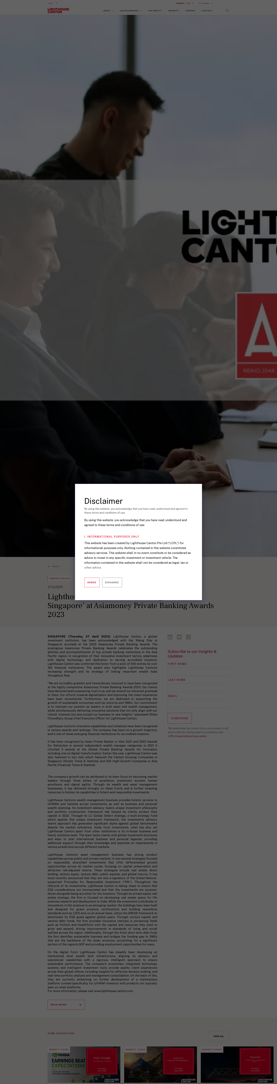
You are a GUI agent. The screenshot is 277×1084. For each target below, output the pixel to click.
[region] (140, 546)
